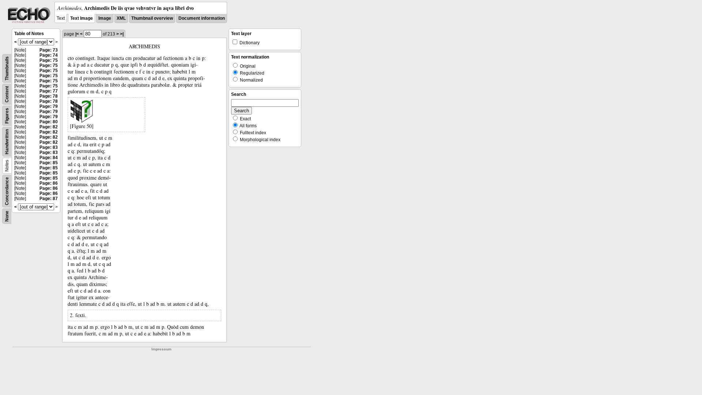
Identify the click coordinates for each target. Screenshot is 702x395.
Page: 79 (48, 106)
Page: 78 (48, 96)
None (7, 216)
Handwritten (7, 141)
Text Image (81, 18)
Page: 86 (48, 183)
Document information (201, 18)
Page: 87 (48, 198)
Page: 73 (48, 50)
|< (77, 34)
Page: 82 (48, 126)
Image (104, 18)
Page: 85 (48, 162)
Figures (7, 116)
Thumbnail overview (152, 18)
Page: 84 (48, 157)
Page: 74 (48, 55)
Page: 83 (48, 147)
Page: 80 (48, 121)
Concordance (7, 191)
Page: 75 (48, 60)
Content (7, 94)
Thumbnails (7, 68)
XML (121, 18)
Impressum (161, 349)
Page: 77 (48, 91)
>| (122, 34)
